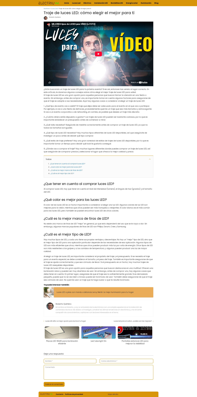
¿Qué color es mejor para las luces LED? (66, 167)
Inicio (66, 3)
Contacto (59, 394)
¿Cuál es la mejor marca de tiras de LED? (66, 170)
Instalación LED (101, 3)
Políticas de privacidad (74, 394)
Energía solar (132, 3)
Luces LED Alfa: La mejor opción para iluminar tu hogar (65, 321)
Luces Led (76, 3)
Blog (156, 3)
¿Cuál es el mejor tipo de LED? (62, 173)
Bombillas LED (117, 3)
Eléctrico (87, 3)
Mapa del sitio (113, 394)
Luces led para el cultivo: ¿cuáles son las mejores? (133, 321)
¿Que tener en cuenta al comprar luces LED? (67, 164)
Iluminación (146, 3)
